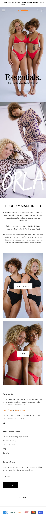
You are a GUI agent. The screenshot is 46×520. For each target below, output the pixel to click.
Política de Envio (9, 445)
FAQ (4, 449)
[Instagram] (4, 422)
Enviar (10, 485)
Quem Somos (8, 410)
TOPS (23, 354)
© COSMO (23, 498)
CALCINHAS (23, 286)
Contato (6, 453)
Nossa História (20, 410)
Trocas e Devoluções (10, 441)
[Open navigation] (3, 10)
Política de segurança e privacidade (15, 437)
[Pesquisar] (38, 10)
